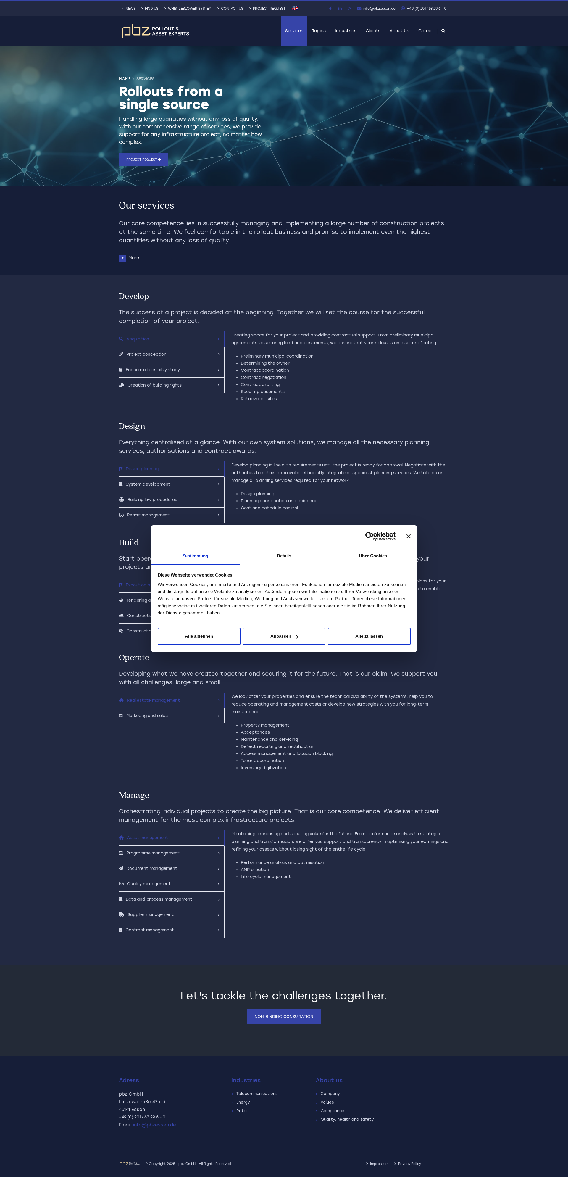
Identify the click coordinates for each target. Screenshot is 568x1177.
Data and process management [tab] (158, 899)
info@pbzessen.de (379, 9)
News (130, 9)
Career (425, 30)
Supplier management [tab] (149, 914)
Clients (373, 30)
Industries (345, 30)
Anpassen (280, 636)
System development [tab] (147, 484)
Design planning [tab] (141, 468)
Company (331, 1093)
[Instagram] (350, 8)
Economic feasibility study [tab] (152, 369)
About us (399, 30)
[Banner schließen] (408, 536)
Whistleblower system (189, 9)
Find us (151, 9)
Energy (244, 1102)
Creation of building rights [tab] (153, 385)
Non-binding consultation (284, 1016)
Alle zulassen (369, 636)
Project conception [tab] (145, 354)
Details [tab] (284, 555)
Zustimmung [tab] (195, 555)
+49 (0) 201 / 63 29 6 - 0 (426, 9)
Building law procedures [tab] (151, 499)
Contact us (231, 9)
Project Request (268, 9)
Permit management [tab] (147, 515)
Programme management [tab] (152, 853)
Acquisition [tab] (136, 339)
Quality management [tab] (148, 883)
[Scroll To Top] (557, 1170)
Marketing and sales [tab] (146, 715)
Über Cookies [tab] (373, 555)
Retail (243, 1111)
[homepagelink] (155, 31)
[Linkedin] (340, 8)
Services (294, 30)
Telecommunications (258, 1093)
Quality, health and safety (348, 1119)
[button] (295, 7)
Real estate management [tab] (152, 700)
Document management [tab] (150, 868)
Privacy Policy (409, 1164)
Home (124, 78)
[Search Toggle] (443, 31)
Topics (319, 30)
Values (328, 1102)
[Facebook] (330, 8)
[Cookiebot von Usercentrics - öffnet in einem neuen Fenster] (370, 536)
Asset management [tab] (146, 837)
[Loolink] (132, 1164)
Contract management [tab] (148, 930)
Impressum (379, 1164)
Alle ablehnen (199, 636)
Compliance (334, 1111)
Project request (142, 159)
